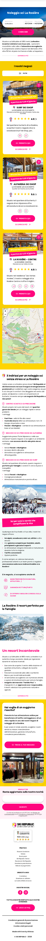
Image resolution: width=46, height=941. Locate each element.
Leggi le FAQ (24, 908)
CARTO (41, 362)
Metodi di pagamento (23, 866)
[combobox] (14, 23)
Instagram (26, 892)
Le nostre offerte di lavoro (23, 881)
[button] (39, 338)
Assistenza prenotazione (23, 863)
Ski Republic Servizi (23, 859)
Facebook (20, 892)
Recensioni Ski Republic (23, 861)
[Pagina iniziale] (23, 825)
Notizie (23, 854)
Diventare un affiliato (23, 878)
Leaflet (25, 362)
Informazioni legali (23, 923)
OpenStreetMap (31, 362)
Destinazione (8, 21)
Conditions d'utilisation (26, 814)
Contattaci (23, 876)
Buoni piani (23, 856)
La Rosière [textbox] (9, 24)
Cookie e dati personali (23, 926)
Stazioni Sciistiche (23, 851)
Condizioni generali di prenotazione (23, 920)
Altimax (30, 931)
